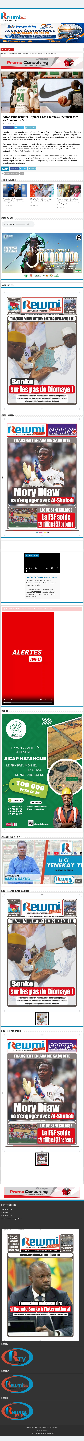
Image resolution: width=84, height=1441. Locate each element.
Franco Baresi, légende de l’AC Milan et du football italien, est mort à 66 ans (13, 201)
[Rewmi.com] (13, 16)
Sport (8, 53)
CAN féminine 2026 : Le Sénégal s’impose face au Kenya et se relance (41, 201)
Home (4, 53)
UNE (22, 173)
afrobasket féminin (11, 173)
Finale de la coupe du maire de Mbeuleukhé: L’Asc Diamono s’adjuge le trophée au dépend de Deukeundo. (68, 202)
